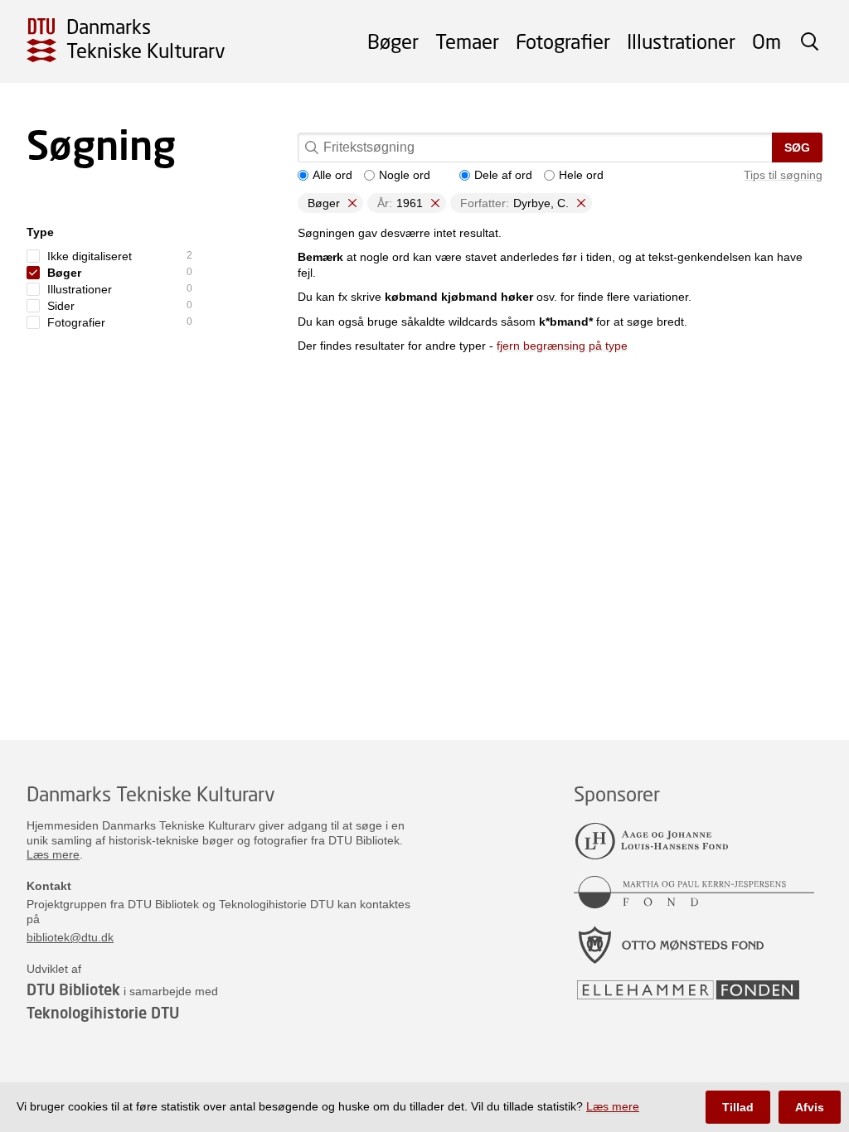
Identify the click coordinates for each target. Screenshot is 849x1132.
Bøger (393, 41)
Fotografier (563, 41)
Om (766, 41)
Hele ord (581, 174)
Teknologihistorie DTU (103, 1013)
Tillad (738, 1107)
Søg (797, 147)
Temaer (467, 41)
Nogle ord (404, 174)
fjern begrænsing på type (562, 345)
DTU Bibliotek (73, 989)
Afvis (809, 1107)
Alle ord (332, 174)
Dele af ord (503, 174)
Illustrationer (681, 41)
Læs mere (53, 854)
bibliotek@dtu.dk (70, 937)
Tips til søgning (783, 174)
